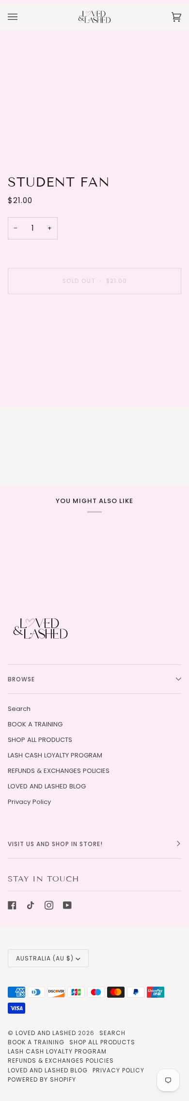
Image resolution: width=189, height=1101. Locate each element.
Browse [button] (21, 679)
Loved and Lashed (46, 1033)
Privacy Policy (29, 801)
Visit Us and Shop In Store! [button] (55, 844)
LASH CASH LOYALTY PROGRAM (55, 755)
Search (19, 708)
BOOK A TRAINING (35, 724)
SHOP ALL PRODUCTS (40, 739)
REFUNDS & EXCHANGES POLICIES (59, 770)
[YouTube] (67, 905)
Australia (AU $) (45, 958)
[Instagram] (49, 905)
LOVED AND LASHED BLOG (47, 786)
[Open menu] (22, 17)
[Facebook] (12, 905)
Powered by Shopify (42, 1079)
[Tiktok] (30, 905)
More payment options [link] (44, 339)
